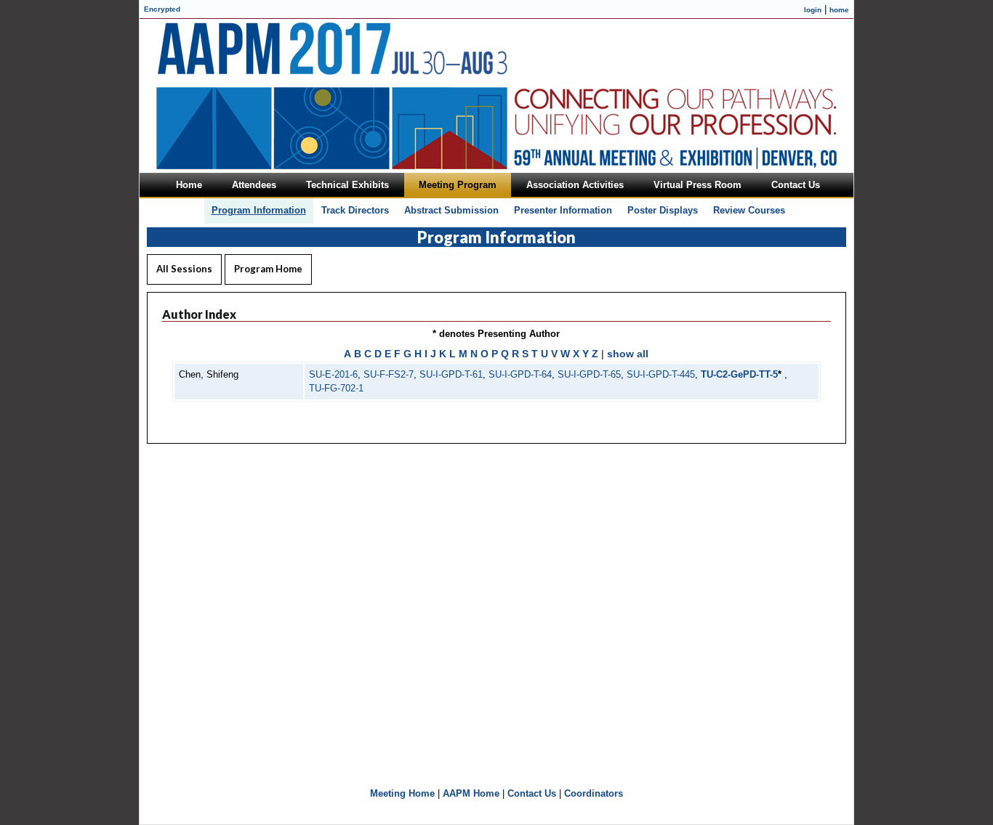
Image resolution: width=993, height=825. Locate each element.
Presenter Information (563, 210)
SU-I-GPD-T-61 (451, 374)
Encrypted (162, 9)
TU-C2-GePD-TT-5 (739, 374)
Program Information (259, 210)
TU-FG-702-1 (336, 388)
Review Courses (749, 210)
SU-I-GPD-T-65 (589, 374)
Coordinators (593, 793)
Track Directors (355, 210)
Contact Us (531, 793)
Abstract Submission (451, 210)
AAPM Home (471, 793)
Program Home (268, 269)
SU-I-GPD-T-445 (661, 374)
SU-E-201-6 (333, 374)
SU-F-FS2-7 (388, 374)
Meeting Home (402, 793)
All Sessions (184, 269)
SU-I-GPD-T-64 (520, 374)
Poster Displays (662, 210)
